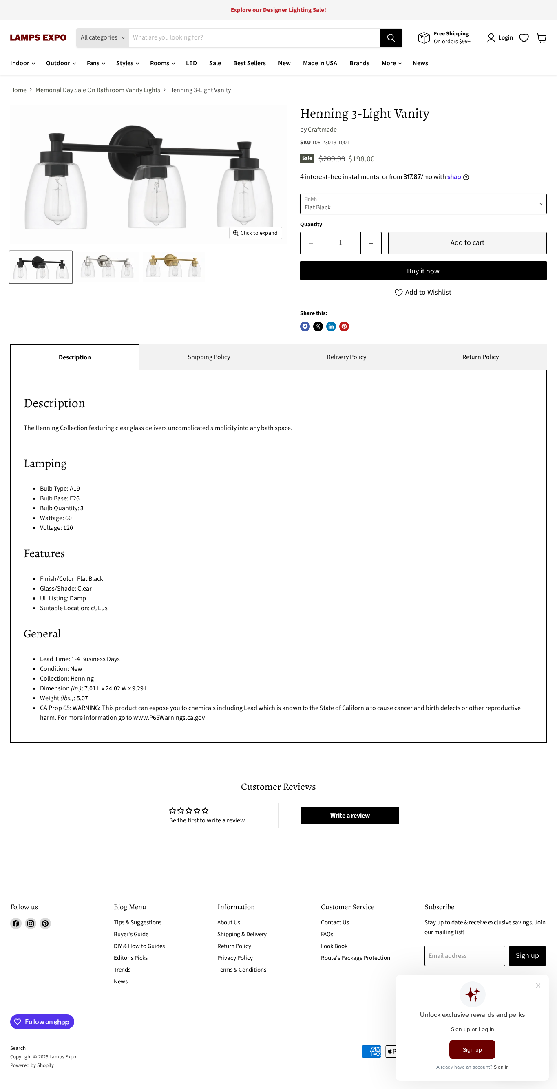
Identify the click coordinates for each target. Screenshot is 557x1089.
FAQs (327, 934)
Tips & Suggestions (137, 922)
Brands (359, 63)
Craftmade (322, 129)
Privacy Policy (235, 958)
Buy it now (423, 271)
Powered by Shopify (32, 1065)
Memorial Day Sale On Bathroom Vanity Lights (97, 90)
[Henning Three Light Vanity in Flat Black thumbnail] (40, 267)
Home (18, 90)
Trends (122, 970)
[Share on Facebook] (305, 326)
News (420, 63)
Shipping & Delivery (242, 934)
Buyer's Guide (131, 934)
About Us (228, 922)
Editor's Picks (131, 958)
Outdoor (58, 63)
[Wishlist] (523, 37)
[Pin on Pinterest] (344, 326)
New (284, 63)
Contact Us (335, 922)
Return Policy (480, 357)
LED (191, 63)
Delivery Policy (346, 357)
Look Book (334, 946)
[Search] (391, 38)
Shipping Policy (209, 357)
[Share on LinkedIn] (331, 326)
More (389, 63)
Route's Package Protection (355, 958)
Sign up (527, 955)
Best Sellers (249, 63)
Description (75, 357)
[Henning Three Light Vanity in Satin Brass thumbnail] (174, 267)
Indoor (20, 63)
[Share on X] (318, 326)
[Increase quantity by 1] (371, 243)
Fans (94, 63)
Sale (215, 63)
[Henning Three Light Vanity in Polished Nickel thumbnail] (107, 267)
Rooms (160, 63)
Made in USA (320, 63)
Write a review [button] (350, 815)
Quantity (311, 224)
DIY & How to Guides (139, 946)
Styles (125, 63)
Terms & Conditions (241, 970)
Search (18, 1048)
